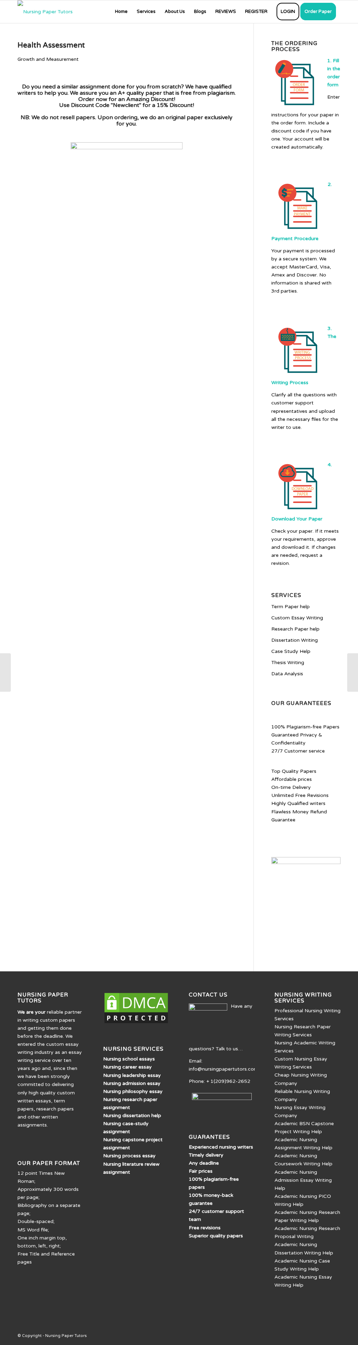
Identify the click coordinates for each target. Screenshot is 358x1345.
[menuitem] (121, 11)
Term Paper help (290, 607)
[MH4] (5, 672)
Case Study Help (290, 651)
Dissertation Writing (294, 640)
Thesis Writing (287, 663)
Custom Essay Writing (297, 618)
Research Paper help (295, 629)
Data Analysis (287, 674)
